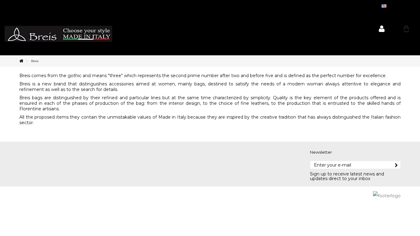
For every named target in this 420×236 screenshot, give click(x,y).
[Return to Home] (21, 61)
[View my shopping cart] (406, 29)
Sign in (382, 29)
